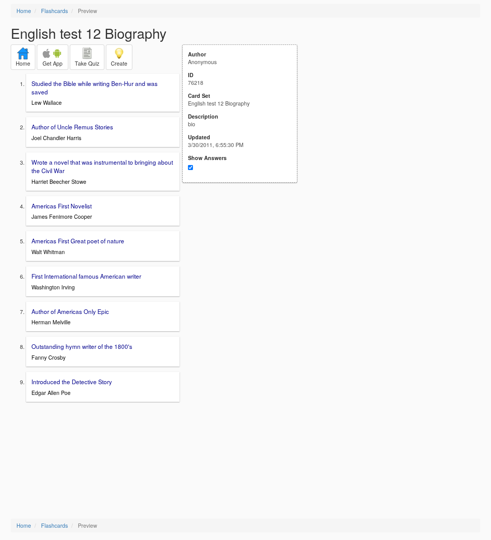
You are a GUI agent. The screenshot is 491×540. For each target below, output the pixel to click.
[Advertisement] (244, 258)
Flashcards (54, 11)
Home (23, 11)
